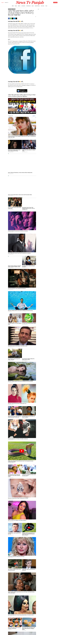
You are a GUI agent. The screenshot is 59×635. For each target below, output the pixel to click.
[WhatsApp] (11, 18)
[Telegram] (14, 18)
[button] (6, 2)
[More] (18, 18)
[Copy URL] (16, 18)
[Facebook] (9, 18)
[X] (12, 18)
